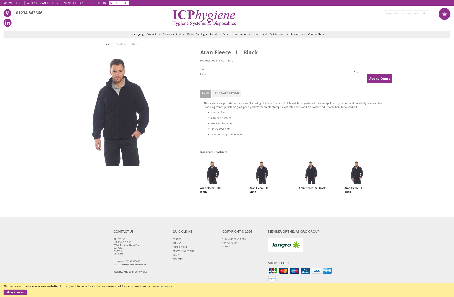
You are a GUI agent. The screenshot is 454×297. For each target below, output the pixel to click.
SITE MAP (177, 243)
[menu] (227, 34)
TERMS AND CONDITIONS (234, 239)
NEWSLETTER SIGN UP (78, 3)
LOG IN (101, 3)
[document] (227, 290)
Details (205, 92)
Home (108, 44)
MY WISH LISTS (13, 3)
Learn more (166, 286)
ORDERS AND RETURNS (183, 251)
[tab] (205, 94)
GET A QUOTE (119, 3)
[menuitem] (133, 34)
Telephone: (127, 261)
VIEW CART (177, 259)
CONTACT (177, 239)
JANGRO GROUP (180, 247)
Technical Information (226, 92)
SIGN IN (176, 255)
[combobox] (406, 13)
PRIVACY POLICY (229, 243)
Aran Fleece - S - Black (312, 188)
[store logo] (204, 16)
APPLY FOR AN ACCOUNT (43, 3)
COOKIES (226, 246)
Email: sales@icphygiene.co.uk (130, 264)
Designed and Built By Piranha (130, 271)
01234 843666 (29, 13)
